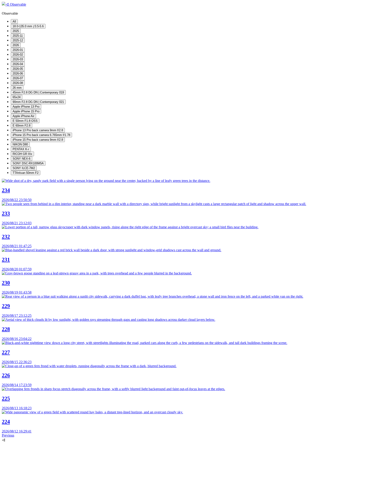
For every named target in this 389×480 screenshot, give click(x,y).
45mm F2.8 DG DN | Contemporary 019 (38, 92)
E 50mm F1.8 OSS (25, 120)
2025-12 (18, 40)
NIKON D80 (20, 144)
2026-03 (18, 59)
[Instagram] (35, 476)
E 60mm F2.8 (21, 125)
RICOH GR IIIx (22, 154)
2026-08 (18, 83)
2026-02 (18, 54)
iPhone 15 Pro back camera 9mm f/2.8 (38, 139)
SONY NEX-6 (21, 158)
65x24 (16, 97)
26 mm (17, 87)
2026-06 (18, 73)
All (14, 21)
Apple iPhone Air (23, 116)
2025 (16, 31)
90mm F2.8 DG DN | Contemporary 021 (38, 102)
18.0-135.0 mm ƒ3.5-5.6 (28, 26)
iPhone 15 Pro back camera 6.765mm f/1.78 (41, 135)
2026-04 (18, 64)
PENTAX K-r (21, 149)
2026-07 (18, 78)
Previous (8, 435)
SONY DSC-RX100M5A (28, 163)
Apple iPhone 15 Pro (26, 111)
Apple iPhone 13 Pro (26, 106)
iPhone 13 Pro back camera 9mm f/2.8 (38, 130)
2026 (16, 45)
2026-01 (18, 50)
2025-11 (18, 35)
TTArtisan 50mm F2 (25, 172)
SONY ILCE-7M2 (24, 168)
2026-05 (18, 68)
